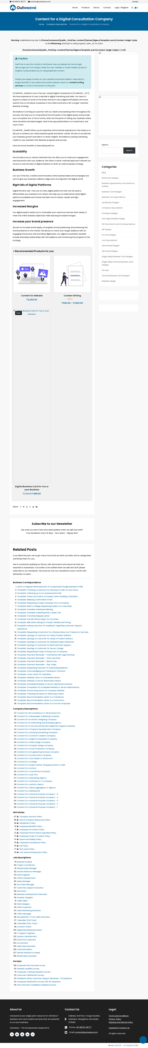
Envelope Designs (110, 213)
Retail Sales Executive (27, 956)
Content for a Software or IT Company (34, 781)
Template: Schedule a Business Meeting (35, 609)
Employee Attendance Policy (32, 842)
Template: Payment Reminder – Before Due (37, 661)
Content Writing (72, 295)
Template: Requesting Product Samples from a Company (43, 603)
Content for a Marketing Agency (32, 778)
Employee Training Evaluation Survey (33, 972)
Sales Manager (24, 881)
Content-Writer (24, 926)
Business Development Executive (32, 894)
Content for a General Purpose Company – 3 (37, 800)
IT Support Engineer (26, 933)
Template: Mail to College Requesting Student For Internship (44, 606)
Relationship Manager (27, 868)
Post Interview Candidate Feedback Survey (36, 985)
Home (75, 7)
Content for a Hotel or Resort (30, 784)
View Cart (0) (116, 1045)
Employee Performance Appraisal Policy (37, 833)
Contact (107, 7)
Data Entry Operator (26, 939)
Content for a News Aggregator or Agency (36, 787)
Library (96, 7)
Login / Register (122, 7)
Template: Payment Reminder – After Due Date (38, 658)
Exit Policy (23, 845)
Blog (104, 172)
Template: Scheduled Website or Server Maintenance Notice (44, 684)
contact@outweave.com (40, 1)
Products (85, 7)
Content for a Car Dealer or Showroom (35, 758)
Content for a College (27, 761)
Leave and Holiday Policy (30, 839)
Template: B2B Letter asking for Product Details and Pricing (44, 622)
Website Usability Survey (28, 968)
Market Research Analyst (28, 952)
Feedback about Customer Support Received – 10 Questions (44, 978)
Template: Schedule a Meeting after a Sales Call (39, 612)
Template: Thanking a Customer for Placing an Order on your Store (47, 590)
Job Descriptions (109, 240)
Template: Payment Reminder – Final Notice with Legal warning (45, 655)
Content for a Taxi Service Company (33, 771)
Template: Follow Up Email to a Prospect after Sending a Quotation (47, 596)
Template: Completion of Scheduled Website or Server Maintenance (48, 687)
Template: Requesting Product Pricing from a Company (42, 651)
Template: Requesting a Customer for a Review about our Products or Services (52, 632)
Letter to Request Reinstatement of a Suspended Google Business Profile (50, 586)
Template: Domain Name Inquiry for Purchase (38, 619)
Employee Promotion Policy (31, 829)
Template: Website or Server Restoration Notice (39, 680)
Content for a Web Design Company (33, 742)
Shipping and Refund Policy (121, 1022)
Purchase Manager (25, 884)
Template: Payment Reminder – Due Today (36, 664)
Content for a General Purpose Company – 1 (37, 807)
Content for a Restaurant (28, 791)
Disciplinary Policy (27, 823)
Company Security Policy (30, 816)
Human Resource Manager (29, 871)
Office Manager (24, 913)
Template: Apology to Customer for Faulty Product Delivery (44, 635)
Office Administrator (26, 878)
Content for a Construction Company (34, 755)
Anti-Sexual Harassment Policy (33, 852)
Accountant (22, 943)
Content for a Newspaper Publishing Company (38, 716)
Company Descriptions (112, 208)
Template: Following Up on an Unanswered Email (39, 593)
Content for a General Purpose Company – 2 (37, 804)
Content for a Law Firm (27, 774)
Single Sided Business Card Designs (117, 256)
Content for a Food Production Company (35, 748)
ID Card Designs (109, 235)
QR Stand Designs (110, 251)
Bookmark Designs (110, 178)
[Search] (132, 7)
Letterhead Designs (110, 245)
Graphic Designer (25, 897)
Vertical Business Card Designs (116, 275)
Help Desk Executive (26, 946)
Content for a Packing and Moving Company (37, 732)
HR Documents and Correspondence (118, 224)
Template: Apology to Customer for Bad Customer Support (44, 645)
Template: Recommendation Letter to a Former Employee (43, 703)
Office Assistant (24, 907)
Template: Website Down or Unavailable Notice (38, 677)
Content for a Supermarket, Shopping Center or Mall (41, 765)
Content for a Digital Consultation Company (37, 739)
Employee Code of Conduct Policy (34, 836)
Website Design (109, 281)
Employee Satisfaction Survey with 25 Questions (38, 981)
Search (105, 144)
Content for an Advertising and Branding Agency (39, 722)
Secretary (21, 891)
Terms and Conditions (119, 1016)
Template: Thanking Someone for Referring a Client (40, 693)
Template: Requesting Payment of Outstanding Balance (42, 667)
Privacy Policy (115, 1019)
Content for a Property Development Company (39, 729)
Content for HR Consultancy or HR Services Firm (39, 713)
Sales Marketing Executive (29, 910)
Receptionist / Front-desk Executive (33, 917)
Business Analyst (24, 861)
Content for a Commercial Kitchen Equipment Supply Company (46, 726)
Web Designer (23, 904)
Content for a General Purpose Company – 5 (37, 794)
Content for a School (26, 768)
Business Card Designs (112, 191)
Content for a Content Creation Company (36, 735)
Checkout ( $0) (132, 1045)
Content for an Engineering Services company (38, 752)
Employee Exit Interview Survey (31, 965)
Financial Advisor (24, 949)
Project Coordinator (26, 865)
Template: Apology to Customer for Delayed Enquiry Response (45, 642)
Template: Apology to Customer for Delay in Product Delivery (45, 638)
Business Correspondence (113, 197)
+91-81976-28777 (19, 1)
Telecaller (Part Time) (27, 923)
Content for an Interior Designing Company (37, 719)
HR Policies (106, 229)
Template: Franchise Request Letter (33, 616)
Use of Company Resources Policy (34, 820)
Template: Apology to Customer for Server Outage (40, 648)
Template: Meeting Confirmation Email (34, 599)
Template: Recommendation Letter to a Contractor (40, 700)
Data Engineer (23, 874)
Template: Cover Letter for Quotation (34, 674)
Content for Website (32, 295)
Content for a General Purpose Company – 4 (37, 797)
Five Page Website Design (113, 218)
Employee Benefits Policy (30, 826)
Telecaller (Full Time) (26, 920)
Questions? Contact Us (119, 1028)
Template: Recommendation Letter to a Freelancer (40, 697)
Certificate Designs (110, 202)
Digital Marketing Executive (29, 930)
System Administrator (27, 936)
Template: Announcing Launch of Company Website (40, 690)
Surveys (105, 270)
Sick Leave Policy (27, 849)
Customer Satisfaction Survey (30, 975)
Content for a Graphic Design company (35, 745)
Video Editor (22, 900)
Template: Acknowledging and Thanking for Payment (41, 671)
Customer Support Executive (30, 887)
